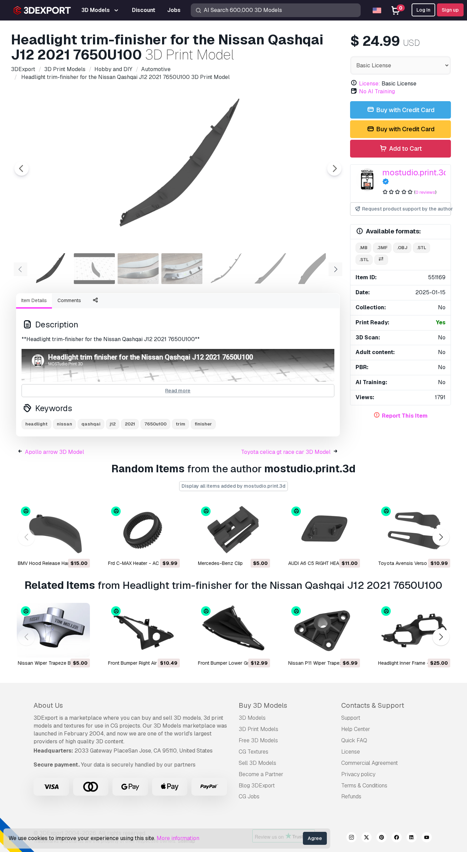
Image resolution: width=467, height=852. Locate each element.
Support (350, 717)
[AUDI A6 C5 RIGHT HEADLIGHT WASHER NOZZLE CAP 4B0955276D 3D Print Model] (323, 530)
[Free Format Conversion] (381, 260)
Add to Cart (405, 148)
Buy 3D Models (263, 705)
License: (369, 83)
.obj (402, 248)
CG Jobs (249, 796)
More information (178, 838)
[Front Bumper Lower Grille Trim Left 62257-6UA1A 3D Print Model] (233, 630)
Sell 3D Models (257, 763)
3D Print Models (258, 729)
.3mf (382, 248)
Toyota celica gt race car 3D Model (286, 452)
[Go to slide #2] (94, 268)
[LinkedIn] (411, 838)
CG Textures (253, 751)
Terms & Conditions (364, 785)
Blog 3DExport (257, 785)
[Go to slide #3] (138, 268)
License (350, 751)
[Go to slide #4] (181, 268)
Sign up (450, 10)
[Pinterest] (381, 838)
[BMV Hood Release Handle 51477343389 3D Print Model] (53, 530)
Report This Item (405, 415)
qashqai (91, 424)
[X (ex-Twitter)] (366, 838)
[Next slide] (334, 168)
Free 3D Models (258, 740)
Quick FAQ (354, 740)
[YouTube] (426, 838)
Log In (423, 10)
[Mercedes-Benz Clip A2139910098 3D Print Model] (233, 530)
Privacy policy (358, 774)
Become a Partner (261, 774)
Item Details (34, 300)
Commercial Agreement (369, 763)
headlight (36, 424)
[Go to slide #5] (225, 268)
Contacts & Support (372, 705)
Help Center (355, 729)
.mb (363, 248)
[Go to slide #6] (269, 268)
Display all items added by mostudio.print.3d (233, 486)
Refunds (351, 796)
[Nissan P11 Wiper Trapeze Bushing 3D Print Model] (323, 630)
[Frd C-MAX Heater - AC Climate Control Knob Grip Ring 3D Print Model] (143, 530)
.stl (421, 248)
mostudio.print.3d (415, 172)
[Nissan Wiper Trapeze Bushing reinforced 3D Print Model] (53, 630)
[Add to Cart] (66, 548)
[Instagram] (351, 838)
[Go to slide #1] (50, 268)
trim (180, 424)
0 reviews (425, 192)
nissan (64, 424)
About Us (48, 705)
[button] (440, 537)
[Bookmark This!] (80, 548)
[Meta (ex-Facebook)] (396, 838)
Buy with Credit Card (405, 110)
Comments (69, 300)
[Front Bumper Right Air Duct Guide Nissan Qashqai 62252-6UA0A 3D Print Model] (143, 630)
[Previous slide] (21, 168)
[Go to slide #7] (313, 268)
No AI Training (377, 91)
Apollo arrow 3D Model (54, 452)
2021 (130, 424)
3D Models (252, 717)
